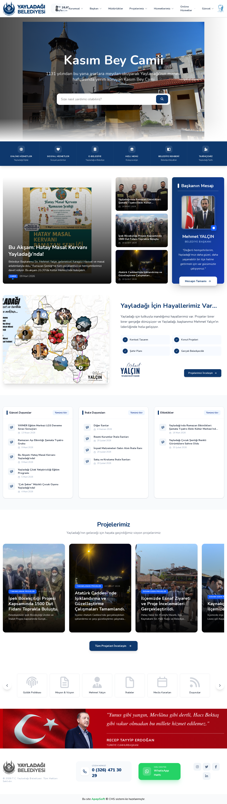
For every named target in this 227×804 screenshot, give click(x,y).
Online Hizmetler (186, 8)
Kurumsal (74, 8)
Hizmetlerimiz (162, 8)
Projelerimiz (136, 8)
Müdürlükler (115, 8)
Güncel (206, 8)
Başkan (94, 8)
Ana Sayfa (59, 8)
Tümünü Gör (61, 412)
